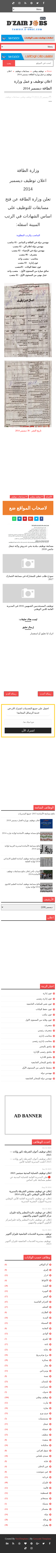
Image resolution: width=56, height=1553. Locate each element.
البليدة (45, 1286)
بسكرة (45, 1360)
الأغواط (45, 1280)
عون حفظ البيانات (44, 1009)
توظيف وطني (38, 71)
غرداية (45, 1477)
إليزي (45, 1270)
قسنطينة (44, 1493)
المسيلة (44, 1323)
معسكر (45, 1509)
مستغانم (44, 1498)
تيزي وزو (44, 1413)
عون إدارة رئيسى (44, 999)
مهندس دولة (46, 1073)
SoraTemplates (21, 1539)
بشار (46, 1365)
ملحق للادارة (46, 1057)
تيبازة (46, 1408)
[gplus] (37, 1543)
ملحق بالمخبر (46, 1046)
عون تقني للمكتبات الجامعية (39, 1004)
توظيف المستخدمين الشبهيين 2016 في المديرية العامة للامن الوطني (30, 607)
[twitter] (37, 3)
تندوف (45, 1392)
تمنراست (44, 1387)
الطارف (44, 1312)
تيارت (45, 1403)
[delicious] (13, 3)
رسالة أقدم (11, 694)
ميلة (46, 1514)
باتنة (46, 1344)
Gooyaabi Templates (42, 1539)
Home (49, 71)
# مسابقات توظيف (19, 497)
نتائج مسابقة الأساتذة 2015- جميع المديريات (36, 813)
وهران (45, 1525)
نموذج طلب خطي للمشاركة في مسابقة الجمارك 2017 (29, 577)
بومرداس (44, 1371)
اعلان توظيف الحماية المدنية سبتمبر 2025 (30, 1173)
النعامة (45, 1328)
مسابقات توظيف (22, 71)
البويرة (45, 1291)
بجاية (46, 1349)
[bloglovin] (25, 1543)
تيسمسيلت (43, 1418)
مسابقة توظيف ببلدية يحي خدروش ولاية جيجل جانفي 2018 (31, 547)
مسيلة (45, 1504)
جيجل (45, 1424)
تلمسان (45, 1381)
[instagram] (19, 3)
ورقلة (45, 1519)
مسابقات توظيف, (12, 97)
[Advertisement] (28, 137)
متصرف (48, 1025)
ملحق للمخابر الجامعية (41, 1062)
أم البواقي (43, 1264)
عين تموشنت (42, 1472)
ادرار (46, 1275)
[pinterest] (31, 3)
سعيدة (45, 1440)
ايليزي (45, 1339)
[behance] (7, 1543)
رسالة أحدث (45, 694)
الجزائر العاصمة (41, 1302)
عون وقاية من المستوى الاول (39, 1020)
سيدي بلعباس (42, 1456)
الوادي (45, 1333)
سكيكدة (44, 1445)
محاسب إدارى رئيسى (42, 1041)
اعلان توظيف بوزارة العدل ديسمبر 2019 (23, 820)
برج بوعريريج (42, 1355)
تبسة (46, 1376)
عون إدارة (47, 993)
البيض (45, 1296)
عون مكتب (47, 1014)
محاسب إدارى (45, 1036)
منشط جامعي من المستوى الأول (37, 1068)
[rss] (25, 3)
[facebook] (43, 3)
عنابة (46, 1461)
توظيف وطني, (26, 97)
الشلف (45, 1307)
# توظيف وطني (36, 497)
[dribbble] (19, 1543)
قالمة (45, 1488)
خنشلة (45, 1429)
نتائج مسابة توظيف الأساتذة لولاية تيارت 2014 (21, 833)
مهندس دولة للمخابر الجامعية (39, 1078)
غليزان (45, 1482)
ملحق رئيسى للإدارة (43, 1052)
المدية (45, 1317)
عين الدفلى (43, 1466)
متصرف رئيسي (45, 1030)
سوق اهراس (42, 1450)
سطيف (45, 1434)
